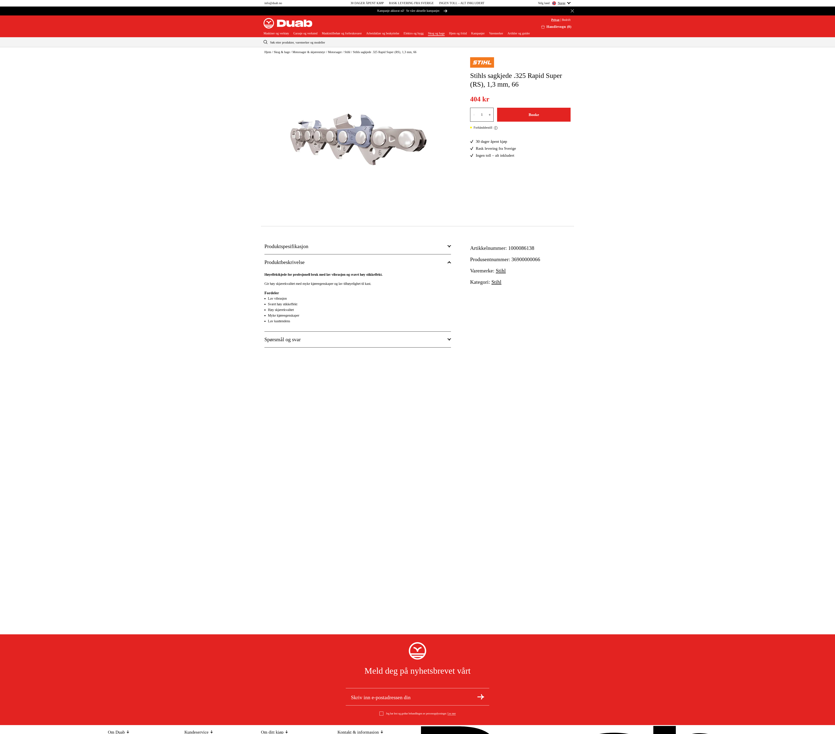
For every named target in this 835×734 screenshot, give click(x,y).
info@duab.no (273, 3)
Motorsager (335, 52)
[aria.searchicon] (265, 42)
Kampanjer (478, 33)
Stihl (347, 52)
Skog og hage (436, 33)
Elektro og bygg (414, 33)
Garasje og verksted (305, 33)
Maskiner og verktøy (276, 33)
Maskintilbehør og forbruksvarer (342, 33)
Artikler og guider (519, 33)
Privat (555, 20)
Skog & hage (282, 52)
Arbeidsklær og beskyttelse (382, 33)
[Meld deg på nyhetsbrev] (480, 696)
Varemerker (496, 33)
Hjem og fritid (458, 33)
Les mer (452, 713)
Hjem (267, 52)
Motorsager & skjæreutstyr (308, 52)
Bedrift (566, 20)
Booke (534, 115)
